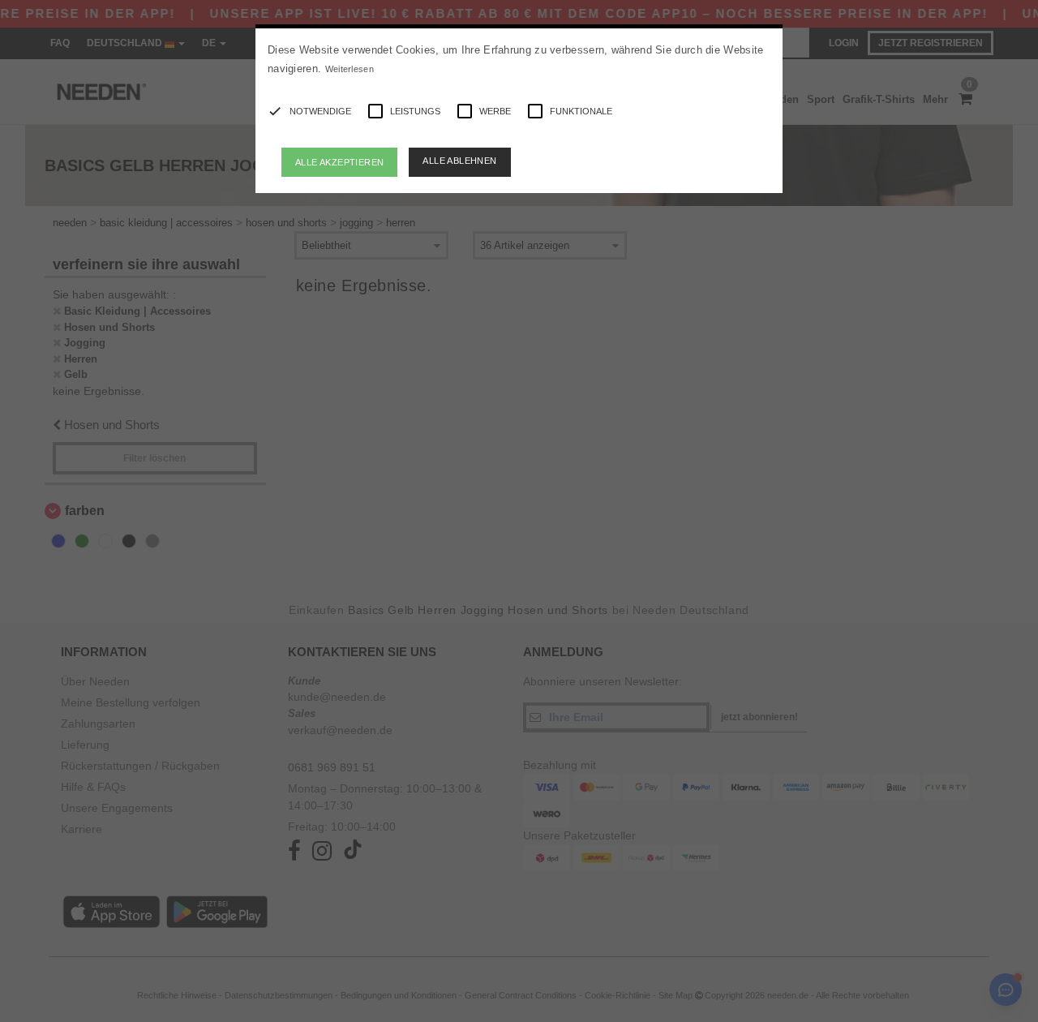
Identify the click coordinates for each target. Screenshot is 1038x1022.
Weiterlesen (349, 69)
